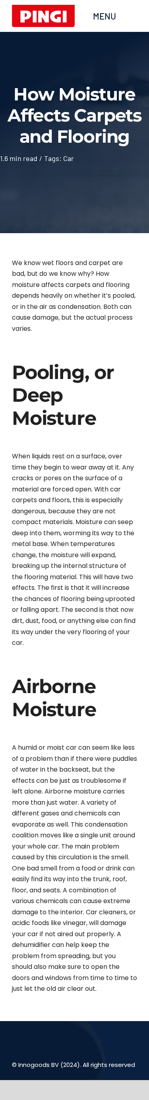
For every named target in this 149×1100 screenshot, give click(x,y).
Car (68, 158)
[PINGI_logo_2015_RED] (43, 8)
